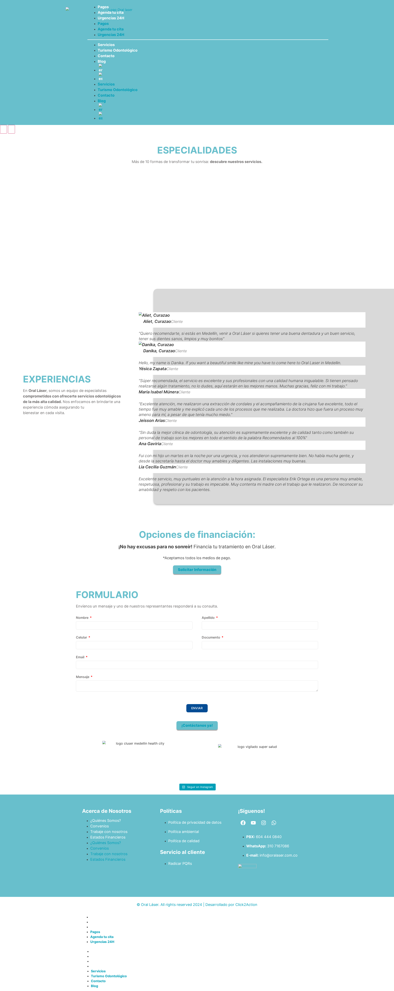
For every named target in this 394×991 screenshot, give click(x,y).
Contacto (106, 56)
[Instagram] (264, 823)
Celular (82, 637)
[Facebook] (243, 823)
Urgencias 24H (111, 18)
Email (80, 657)
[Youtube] (253, 823)
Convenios (99, 826)
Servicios (106, 45)
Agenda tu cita (111, 12)
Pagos (103, 7)
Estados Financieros (107, 837)
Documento (211, 637)
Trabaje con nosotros (108, 831)
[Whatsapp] (274, 823)
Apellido (208, 618)
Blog (102, 61)
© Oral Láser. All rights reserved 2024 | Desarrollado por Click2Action (197, 904)
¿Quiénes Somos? (105, 820)
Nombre (82, 618)
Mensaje (83, 677)
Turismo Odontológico (117, 50)
